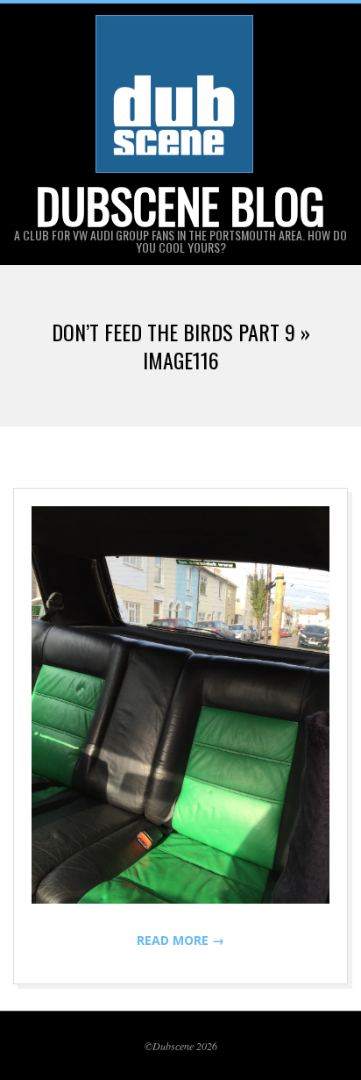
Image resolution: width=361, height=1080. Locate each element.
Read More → (180, 940)
